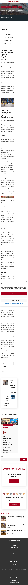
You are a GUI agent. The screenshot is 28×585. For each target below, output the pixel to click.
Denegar (14, 296)
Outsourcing (4, 371)
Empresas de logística (6, 6)
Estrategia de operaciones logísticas (7, 363)
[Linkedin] (13, 564)
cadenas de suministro (6, 96)
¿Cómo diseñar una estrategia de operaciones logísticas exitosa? (8, 36)
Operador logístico (5, 369)
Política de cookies (8, 303)
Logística (14, 6)
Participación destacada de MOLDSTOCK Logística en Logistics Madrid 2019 (7, 441)
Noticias (20, 6)
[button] (26, 281)
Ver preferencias (14, 300)
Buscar (3, 456)
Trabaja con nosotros (14, 556)
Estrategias (4, 366)
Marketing (7, 434)
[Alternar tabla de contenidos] (11, 31)
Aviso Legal (21, 303)
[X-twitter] (15, 564)
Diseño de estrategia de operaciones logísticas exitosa (8, 42)
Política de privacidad (15, 303)
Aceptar (14, 293)
